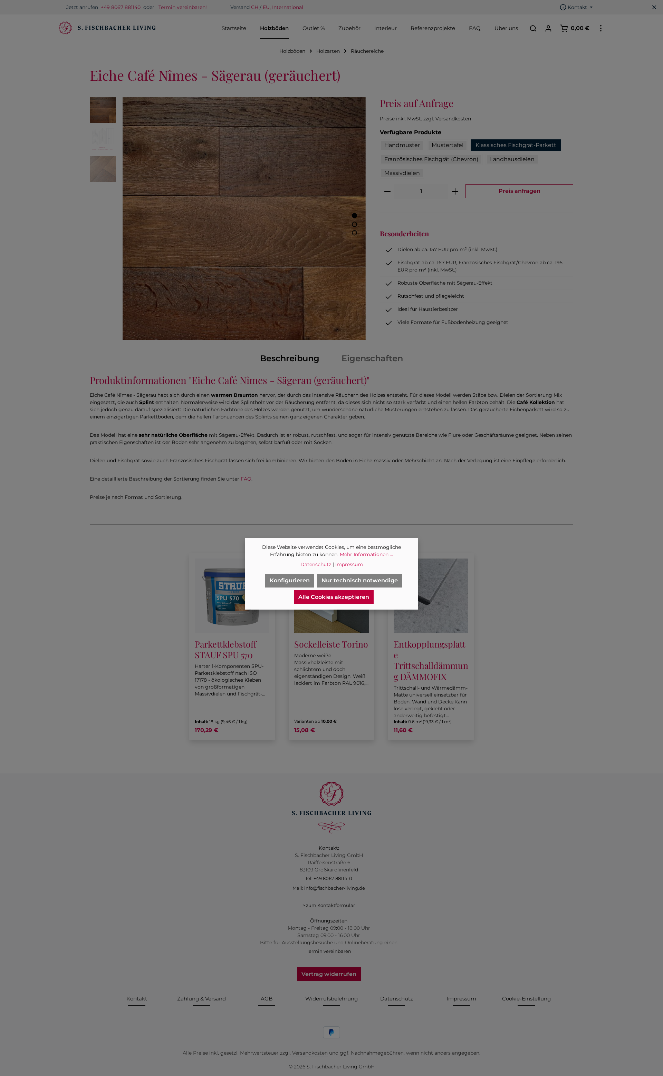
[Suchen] (533, 28)
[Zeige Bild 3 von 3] (354, 232)
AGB (266, 998)
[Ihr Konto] (548, 28)
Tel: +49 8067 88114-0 (328, 878)
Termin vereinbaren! (182, 7)
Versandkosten (310, 1053)
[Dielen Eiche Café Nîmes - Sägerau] (244, 218)
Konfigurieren (290, 580)
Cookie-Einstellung (526, 998)
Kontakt (136, 998)
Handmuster (402, 145)
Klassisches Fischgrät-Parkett (515, 145)
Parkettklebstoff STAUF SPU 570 (225, 649)
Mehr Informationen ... (366, 554)
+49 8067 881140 (121, 7)
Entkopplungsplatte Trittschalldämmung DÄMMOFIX (431, 660)
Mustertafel (447, 145)
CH (254, 7)
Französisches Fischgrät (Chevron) (431, 159)
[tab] (289, 358)
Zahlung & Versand (201, 998)
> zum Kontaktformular (328, 905)
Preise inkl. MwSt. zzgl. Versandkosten (425, 119)
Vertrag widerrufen (328, 974)
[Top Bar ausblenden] (654, 7)
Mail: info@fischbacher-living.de (328, 888)
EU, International (283, 7)
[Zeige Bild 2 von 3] (354, 224)
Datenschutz (396, 998)
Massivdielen (402, 173)
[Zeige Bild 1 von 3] (354, 215)
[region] (228, 218)
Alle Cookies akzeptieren (333, 597)
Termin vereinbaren (329, 951)
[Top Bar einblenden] (601, 28)
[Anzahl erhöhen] (455, 191)
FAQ (246, 479)
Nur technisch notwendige (359, 580)
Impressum (461, 998)
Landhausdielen (512, 159)
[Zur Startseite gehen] (106, 28)
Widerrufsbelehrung (331, 998)
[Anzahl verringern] (387, 191)
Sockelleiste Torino (331, 644)
